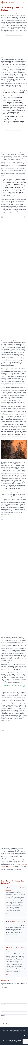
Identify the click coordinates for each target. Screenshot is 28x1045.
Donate (19, 1036)
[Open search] (20, 3)
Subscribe (5, 1036)
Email (3, 1010)
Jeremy (8, 947)
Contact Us (12, 1036)
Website (3, 1015)
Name (3, 1005)
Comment (4, 987)
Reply (7, 913)
